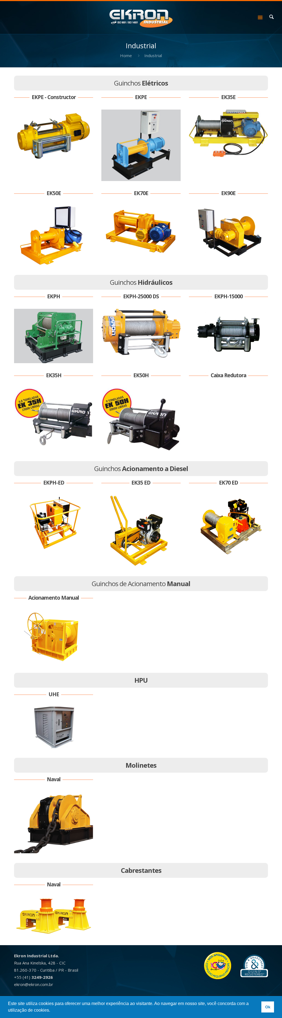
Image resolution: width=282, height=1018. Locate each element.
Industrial (153, 55)
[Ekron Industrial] (141, 17)
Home (126, 55)
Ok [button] (267, 1007)
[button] (52, 1011)
